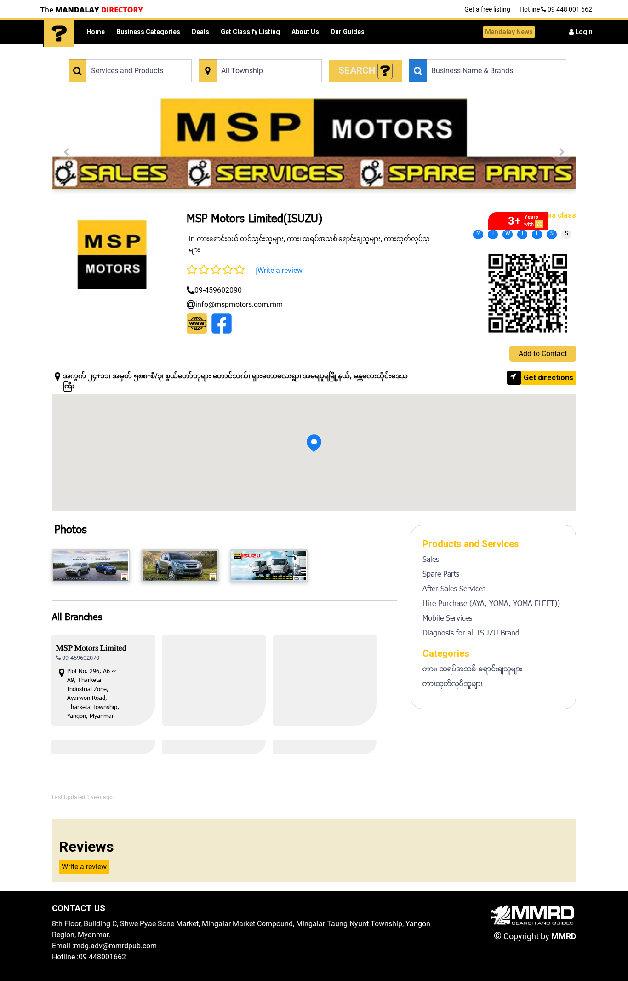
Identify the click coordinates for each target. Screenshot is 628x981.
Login (583, 31)
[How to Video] (385, 71)
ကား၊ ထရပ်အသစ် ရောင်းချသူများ (334, 238)
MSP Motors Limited (91, 649)
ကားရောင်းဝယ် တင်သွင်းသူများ (240, 238)
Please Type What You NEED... (108, 54)
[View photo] (91, 565)
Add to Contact (543, 353)
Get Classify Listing (250, 31)
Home (95, 31)
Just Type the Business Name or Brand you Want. (473, 54)
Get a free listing (487, 9)
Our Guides (348, 31)
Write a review (280, 270)
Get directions (548, 377)
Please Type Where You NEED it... (242, 54)
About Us (305, 31)
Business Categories (148, 31)
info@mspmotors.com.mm (239, 304)
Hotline (556, 9)
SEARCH (357, 70)
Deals (200, 31)
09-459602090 (218, 290)
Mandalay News (509, 31)
